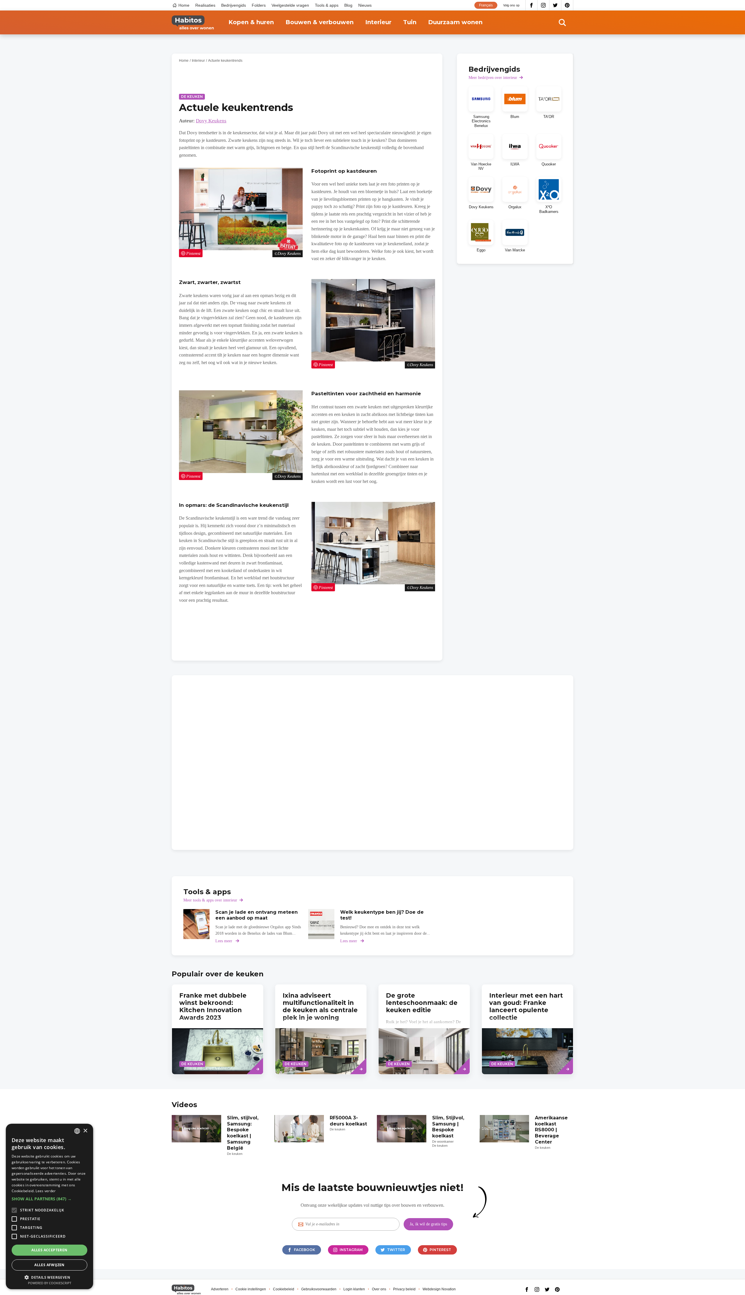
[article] (481, 107)
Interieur (378, 22)
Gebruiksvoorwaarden (318, 1289)
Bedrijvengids (233, 5)
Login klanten (354, 1289)
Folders (259, 5)
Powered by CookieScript (49, 1283)
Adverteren (219, 1289)
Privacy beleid (404, 1289)
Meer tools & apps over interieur (210, 900)
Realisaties (205, 5)
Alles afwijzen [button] (49, 1264)
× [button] (85, 1131)
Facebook (531, 5)
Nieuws (365, 5)
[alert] (49, 1206)
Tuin (409, 22)
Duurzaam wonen (455, 22)
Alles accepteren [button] (49, 1250)
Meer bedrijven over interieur (493, 77)
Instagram (543, 5)
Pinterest (567, 5)
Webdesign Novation (439, 1289)
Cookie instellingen (250, 1289)
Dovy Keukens (211, 120)
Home (183, 5)
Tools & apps (326, 5)
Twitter (555, 5)
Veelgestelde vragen (290, 5)
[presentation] (424, 1029)
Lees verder (46, 1190)
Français (486, 5)
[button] (49, 1199)
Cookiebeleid (283, 1289)
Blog (348, 5)
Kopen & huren (251, 22)
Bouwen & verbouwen (319, 22)
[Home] (193, 22)
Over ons (379, 1289)
